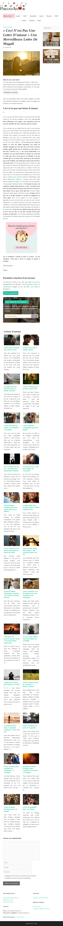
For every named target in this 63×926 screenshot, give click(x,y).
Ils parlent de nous (8, 902)
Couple (18, 16)
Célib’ (25, 16)
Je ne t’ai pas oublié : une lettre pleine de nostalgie (30, 639)
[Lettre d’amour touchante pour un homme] (12, 803)
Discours (48, 16)
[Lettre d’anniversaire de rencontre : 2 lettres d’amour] (31, 679)
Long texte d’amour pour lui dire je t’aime (12, 683)
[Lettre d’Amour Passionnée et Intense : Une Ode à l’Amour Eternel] (12, 588)
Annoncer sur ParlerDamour (40, 897)
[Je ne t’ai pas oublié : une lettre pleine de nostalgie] (31, 633)
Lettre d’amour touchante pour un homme (10, 809)
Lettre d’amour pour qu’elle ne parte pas (30, 388)
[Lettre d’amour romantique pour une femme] (31, 422)
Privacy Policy (37, 906)
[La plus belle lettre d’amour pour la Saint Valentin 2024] (31, 501)
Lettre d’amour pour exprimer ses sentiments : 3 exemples (11, 769)
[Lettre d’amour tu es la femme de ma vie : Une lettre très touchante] (31, 588)
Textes (24, 20)
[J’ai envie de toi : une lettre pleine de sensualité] (31, 463)
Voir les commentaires (11, 293)
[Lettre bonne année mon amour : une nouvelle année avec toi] (31, 545)
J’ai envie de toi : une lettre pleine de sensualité (30, 469)
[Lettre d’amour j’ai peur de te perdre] (31, 722)
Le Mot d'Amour (19, 917)
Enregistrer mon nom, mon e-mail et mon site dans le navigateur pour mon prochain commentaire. (20, 877)
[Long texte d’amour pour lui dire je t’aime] (12, 679)
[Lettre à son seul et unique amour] (31, 344)
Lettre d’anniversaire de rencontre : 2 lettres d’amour (30, 684)
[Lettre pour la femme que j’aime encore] (12, 344)
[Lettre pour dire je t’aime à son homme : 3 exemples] (12, 422)
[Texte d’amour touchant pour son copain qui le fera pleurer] (12, 501)
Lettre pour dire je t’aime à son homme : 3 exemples (11, 428)
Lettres (41, 16)
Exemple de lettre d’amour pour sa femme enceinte (10, 389)
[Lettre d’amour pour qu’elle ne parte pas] (31, 383)
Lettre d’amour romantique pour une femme (30, 428)
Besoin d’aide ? (8, 16)
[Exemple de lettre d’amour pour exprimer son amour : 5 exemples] (31, 763)
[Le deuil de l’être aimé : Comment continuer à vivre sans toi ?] (12, 722)
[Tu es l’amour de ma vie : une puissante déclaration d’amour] (12, 463)
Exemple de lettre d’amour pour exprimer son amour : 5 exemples (31, 769)
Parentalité (33, 16)
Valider (34, 316)
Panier (39, 20)
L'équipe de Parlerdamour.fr (10, 897)
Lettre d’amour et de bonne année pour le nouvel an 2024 (11, 550)
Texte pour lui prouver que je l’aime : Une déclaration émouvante (11, 640)
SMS (56, 16)
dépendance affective (14, 179)
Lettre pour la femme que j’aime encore (11, 349)
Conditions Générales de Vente (41, 908)
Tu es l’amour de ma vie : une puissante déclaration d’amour (11, 469)
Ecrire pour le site (8, 900)
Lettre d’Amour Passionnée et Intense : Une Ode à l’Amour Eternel (11, 594)
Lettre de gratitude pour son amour (30, 808)
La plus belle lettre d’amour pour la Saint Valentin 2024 (31, 507)
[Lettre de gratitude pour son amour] (31, 803)
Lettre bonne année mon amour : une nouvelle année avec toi (30, 551)
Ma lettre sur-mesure (11, 92)
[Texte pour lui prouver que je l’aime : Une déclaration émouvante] (12, 633)
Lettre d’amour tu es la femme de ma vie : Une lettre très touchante (30, 594)
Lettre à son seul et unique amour (30, 349)
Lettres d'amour (7, 27)
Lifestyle (31, 20)
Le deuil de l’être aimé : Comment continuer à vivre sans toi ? (12, 729)
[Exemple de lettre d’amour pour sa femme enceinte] (12, 383)
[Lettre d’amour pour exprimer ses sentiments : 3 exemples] (12, 763)
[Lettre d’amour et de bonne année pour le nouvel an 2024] (12, 545)
